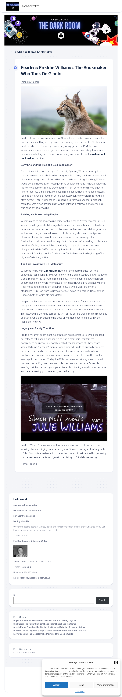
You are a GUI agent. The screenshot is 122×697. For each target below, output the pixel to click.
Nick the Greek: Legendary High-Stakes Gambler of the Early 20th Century (49, 630)
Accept (56, 685)
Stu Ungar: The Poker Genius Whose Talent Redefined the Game (44, 624)
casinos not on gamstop (25, 505)
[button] (116, 662)
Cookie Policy (80, 692)
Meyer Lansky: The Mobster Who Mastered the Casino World (43, 634)
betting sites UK (21, 521)
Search (16, 595)
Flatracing (26, 567)
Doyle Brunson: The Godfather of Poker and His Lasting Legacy (44, 620)
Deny (81, 685)
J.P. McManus (52, 270)
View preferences (106, 685)
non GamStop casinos (24, 516)
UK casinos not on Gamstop (27, 510)
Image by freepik (30, 81)
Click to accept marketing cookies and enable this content (64, 408)
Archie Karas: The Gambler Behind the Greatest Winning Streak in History (49, 627)
